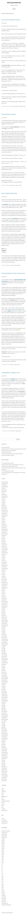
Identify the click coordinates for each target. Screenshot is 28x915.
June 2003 (3, 742)
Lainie (3, 859)
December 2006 (5, 676)
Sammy (3, 846)
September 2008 (5, 643)
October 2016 (4, 497)
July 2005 (3, 703)
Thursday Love (4, 832)
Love (2, 794)
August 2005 (4, 702)
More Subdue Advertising (9, 193)
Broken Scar (4, 901)
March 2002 (4, 766)
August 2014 (4, 535)
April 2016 (3, 503)
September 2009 (5, 625)
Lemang (3, 892)
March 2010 (4, 615)
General (12, 185)
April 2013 (3, 560)
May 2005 (3, 706)
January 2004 (4, 731)
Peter (3, 885)
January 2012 (4, 580)
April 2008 (3, 651)
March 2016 (4, 505)
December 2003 (5, 733)
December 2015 (5, 510)
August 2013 (4, 554)
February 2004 (4, 730)
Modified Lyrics (4, 796)
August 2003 (4, 739)
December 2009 (5, 620)
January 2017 (4, 494)
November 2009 (5, 621)
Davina (3, 852)
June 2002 (3, 761)
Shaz (2, 882)
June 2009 (3, 629)
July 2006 (3, 684)
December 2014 (5, 529)
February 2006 (4, 692)
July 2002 (3, 760)
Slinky (3, 889)
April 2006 (3, 689)
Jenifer (3, 854)
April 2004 (3, 727)
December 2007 (5, 658)
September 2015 (5, 514)
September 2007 (5, 662)
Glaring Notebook (14, 3)
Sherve (3, 851)
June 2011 (3, 591)
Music (3, 797)
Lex (2, 863)
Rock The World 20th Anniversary (8, 455)
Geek (12, 265)
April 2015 (3, 522)
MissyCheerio (4, 837)
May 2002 (3, 763)
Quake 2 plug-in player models (14, 309)
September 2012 (5, 568)
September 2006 (5, 681)
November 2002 (5, 753)
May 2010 (3, 612)
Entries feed (4, 819)
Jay (2, 865)
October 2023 (4, 485)
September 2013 (5, 552)
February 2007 (4, 673)
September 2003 (5, 738)
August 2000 (4, 777)
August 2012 (4, 569)
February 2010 (4, 617)
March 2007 (4, 672)
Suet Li (3, 849)
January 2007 (4, 675)
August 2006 (4, 683)
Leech (3, 857)
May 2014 (3, 540)
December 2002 (5, 752)
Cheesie (3, 843)
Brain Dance (4, 900)
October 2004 (4, 717)
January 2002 (4, 769)
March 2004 (4, 728)
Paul (2, 876)
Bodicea (3, 841)
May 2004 (3, 725)
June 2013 (3, 557)
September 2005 (5, 700)
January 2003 (4, 750)
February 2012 (4, 579)
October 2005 (4, 698)
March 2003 (4, 747)
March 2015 (4, 524)
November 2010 (5, 602)
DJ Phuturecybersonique (6, 904)
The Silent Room (5, 903)
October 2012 (4, 566)
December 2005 (5, 695)
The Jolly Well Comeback (9, 114)
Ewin (2, 878)
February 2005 (4, 711)
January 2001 (4, 772)
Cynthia (3, 845)
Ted (2, 874)
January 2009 (4, 637)
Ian (2, 871)
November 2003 (5, 735)
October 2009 (4, 623)
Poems (12, 106)
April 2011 (3, 595)
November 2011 (5, 584)
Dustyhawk (4, 896)
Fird (2, 873)
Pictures (3, 799)
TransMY (3, 893)
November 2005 (5, 697)
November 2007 (5, 659)
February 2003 (4, 749)
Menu (14, 8)
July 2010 (3, 609)
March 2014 (4, 543)
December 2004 (5, 714)
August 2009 (4, 626)
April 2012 (3, 576)
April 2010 (3, 613)
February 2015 (4, 525)
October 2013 (4, 551)
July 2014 (3, 536)
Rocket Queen (4, 834)
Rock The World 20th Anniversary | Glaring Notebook (12, 467)
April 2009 (3, 632)
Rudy (3, 879)
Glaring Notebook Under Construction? (13, 273)
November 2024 (5, 481)
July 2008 (3, 647)
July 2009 (3, 628)
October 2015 (4, 513)
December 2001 (5, 771)
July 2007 (3, 665)
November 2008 (5, 640)
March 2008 (4, 653)
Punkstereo (4, 898)
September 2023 (5, 486)
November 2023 (5, 483)
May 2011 (3, 593)
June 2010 (3, 610)
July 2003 (3, 741)
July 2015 (3, 518)
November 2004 (5, 716)
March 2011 (4, 596)
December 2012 (5, 565)
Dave (3, 884)
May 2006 (3, 687)
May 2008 (3, 650)
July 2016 (3, 499)
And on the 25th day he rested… (11, 20)
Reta (2, 862)
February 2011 (4, 598)
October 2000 (4, 774)
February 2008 (4, 654)
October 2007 (4, 661)
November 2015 (5, 511)
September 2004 (5, 719)
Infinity (3, 284)
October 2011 (4, 585)
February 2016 (4, 507)
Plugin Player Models (6, 801)
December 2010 (5, 601)
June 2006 (3, 686)
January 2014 (4, 546)
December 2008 (5, 639)
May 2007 (3, 669)
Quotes (13, 359)
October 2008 (4, 642)
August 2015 (4, 516)
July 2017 (3, 492)
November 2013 (5, 549)
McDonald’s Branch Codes (9, 463)
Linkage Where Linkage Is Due (11, 372)
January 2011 (4, 599)
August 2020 (4, 489)
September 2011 (5, 587)
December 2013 (5, 547)
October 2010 (4, 604)
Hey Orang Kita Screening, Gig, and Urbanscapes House (12, 453)
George (3, 890)
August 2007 (4, 664)
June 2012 (3, 573)
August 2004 (4, 720)
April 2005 (3, 708)
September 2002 (5, 757)
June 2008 (3, 648)
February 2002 (4, 768)
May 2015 (3, 521)
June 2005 (3, 705)
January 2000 (4, 779)
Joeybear (3, 838)
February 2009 (4, 636)
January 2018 (4, 491)
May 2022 (3, 488)
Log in (3, 818)
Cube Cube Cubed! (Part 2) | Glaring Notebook (10, 472)
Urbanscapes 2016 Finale (6, 452)
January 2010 (4, 618)
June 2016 (3, 500)
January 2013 (4, 563)
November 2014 (5, 530)
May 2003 (3, 744)
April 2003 (3, 746)
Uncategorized (4, 810)
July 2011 (3, 590)
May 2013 (3, 558)
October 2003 (4, 736)
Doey (3, 860)
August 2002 (4, 758)
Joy (2, 867)
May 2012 (3, 574)
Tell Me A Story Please (6, 830)
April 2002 (3, 764)
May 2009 (3, 631)
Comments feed (5, 821)
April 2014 (3, 541)
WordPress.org (4, 823)
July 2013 (3, 555)
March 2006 (4, 691)
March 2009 (4, 634)
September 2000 (5, 775)
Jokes (3, 793)
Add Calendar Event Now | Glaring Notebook (10, 464)
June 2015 (3, 519)
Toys (2, 807)
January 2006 (4, 694)
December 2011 (5, 582)
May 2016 (3, 502)
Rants (3, 805)
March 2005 (4, 709)
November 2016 (5, 496)
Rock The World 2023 (6, 447)
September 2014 (5, 533)
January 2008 (4, 656)
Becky (3, 856)
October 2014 (4, 532)
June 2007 (3, 667)
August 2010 (4, 607)
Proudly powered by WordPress (7, 912)
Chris (3, 881)
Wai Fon (3, 840)
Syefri (3, 887)
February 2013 (4, 562)
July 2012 (3, 571)
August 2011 (4, 588)
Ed (2, 870)
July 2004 (3, 722)
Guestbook (4, 791)
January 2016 (4, 508)
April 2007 (3, 670)
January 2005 (4, 713)
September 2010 (5, 606)
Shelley (3, 848)
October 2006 (4, 680)
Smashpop (4, 895)
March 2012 (4, 577)
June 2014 (3, 538)
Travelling (16, 106)
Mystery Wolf (4, 835)
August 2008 (4, 645)
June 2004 (3, 724)
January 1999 (4, 780)
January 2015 (4, 527)
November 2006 (5, 678)
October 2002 (4, 755)
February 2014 (4, 544)
